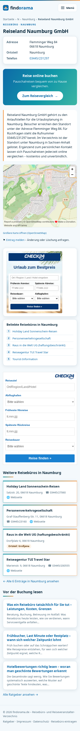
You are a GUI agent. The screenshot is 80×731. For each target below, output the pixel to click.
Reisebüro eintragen (64, 721)
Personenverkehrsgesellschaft (31, 338)
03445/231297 (39, 58)
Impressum (24, 721)
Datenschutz (41, 721)
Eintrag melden (15, 240)
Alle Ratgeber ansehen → (20, 694)
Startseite (8, 19)
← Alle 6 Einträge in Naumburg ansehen (31, 581)
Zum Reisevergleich (40, 96)
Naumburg (28, 19)
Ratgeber (9, 721)
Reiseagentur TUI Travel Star (30, 352)
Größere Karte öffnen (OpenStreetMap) (25, 233)
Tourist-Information (25, 359)
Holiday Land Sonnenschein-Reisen (34, 331)
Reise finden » (34, 306)
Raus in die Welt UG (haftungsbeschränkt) (38, 345)
